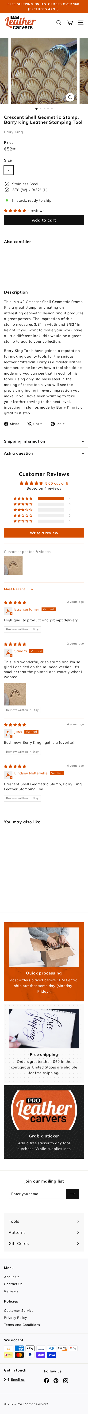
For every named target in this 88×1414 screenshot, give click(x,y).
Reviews (11, 1291)
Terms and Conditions (22, 1325)
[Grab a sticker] (44, 1110)
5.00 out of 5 (56, 483)
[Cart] (69, 23)
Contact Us (13, 1284)
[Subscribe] (72, 1194)
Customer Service (19, 1310)
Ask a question (18, 453)
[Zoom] (70, 97)
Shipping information (24, 441)
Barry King (13, 132)
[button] (15, 210)
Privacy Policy (15, 1318)
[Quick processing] (44, 947)
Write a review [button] (44, 532)
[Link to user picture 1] (15, 694)
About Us (11, 1277)
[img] (15, 602)
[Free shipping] (44, 1028)
